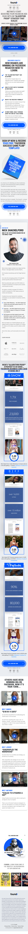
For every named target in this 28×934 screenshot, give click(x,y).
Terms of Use (14, 926)
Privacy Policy (7, 926)
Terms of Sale (21, 926)
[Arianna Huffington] (16, 886)
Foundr (15, 924)
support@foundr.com (18, 927)
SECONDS (18, 133)
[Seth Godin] (5, 886)
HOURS (10, 133)
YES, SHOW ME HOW (14, 34)
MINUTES (14, 133)
